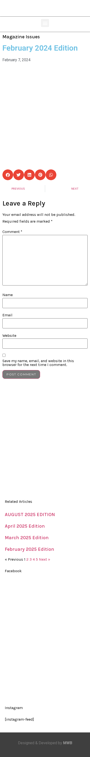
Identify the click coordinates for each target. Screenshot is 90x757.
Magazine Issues (21, 37)
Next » (44, 559)
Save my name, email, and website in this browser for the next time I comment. (38, 363)
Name (7, 295)
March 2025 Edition (27, 537)
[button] (45, 23)
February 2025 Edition (29, 549)
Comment (12, 232)
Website (9, 336)
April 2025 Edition (25, 526)
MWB (67, 743)
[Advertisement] (45, 441)
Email (7, 315)
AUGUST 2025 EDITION (30, 514)
